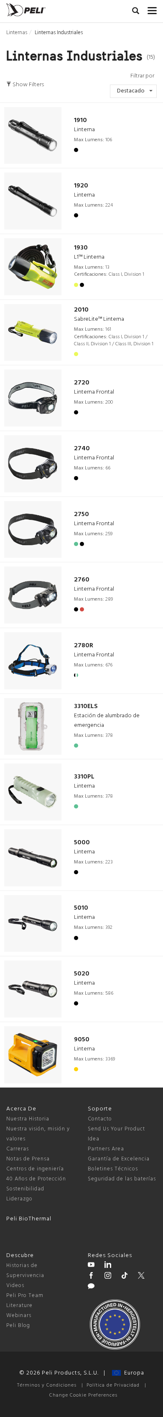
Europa (132, 1373)
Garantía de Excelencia (119, 1159)
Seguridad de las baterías (122, 1179)
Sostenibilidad (25, 1189)
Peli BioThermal (28, 1219)
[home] (26, 9)
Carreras (17, 1149)
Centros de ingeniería (35, 1169)
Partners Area (106, 1149)
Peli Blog (18, 1325)
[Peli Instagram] (107, 1276)
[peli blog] (91, 1287)
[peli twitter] (141, 1276)
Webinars (18, 1315)
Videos (15, 1285)
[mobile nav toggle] (152, 9)
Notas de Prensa (28, 1159)
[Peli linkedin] (107, 1266)
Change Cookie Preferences (83, 1395)
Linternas (16, 32)
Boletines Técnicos (113, 1169)
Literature (19, 1305)
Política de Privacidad (113, 1385)
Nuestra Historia (27, 1119)
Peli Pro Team (24, 1295)
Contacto (100, 1119)
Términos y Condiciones (46, 1385)
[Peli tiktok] (124, 1276)
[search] (135, 12)
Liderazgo (19, 1199)
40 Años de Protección (36, 1179)
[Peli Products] (91, 1276)
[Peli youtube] (91, 1266)
